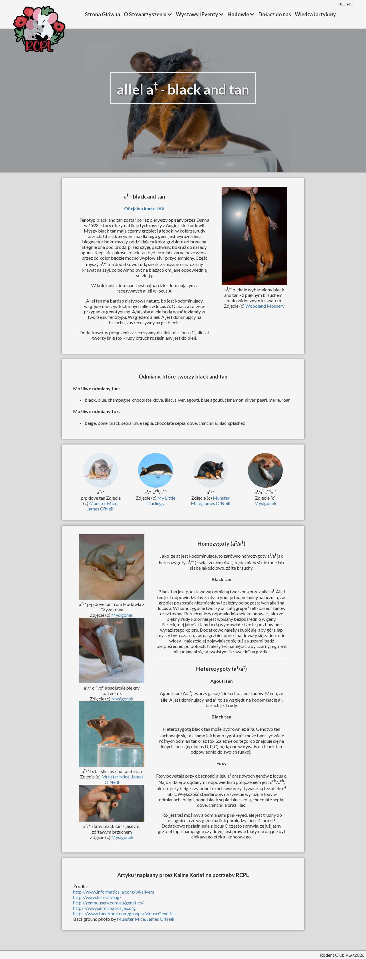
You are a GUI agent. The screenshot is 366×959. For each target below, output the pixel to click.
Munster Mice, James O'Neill (102, 505)
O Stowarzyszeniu (145, 14)
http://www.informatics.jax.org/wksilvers (113, 891)
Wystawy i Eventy (197, 14)
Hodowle (238, 14)
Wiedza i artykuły (315, 14)
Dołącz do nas (274, 14)
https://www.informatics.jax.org (104, 908)
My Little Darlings (161, 500)
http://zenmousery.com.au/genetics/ (108, 902)
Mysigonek (265, 503)
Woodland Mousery (265, 306)
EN (350, 4)
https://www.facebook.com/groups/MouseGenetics (124, 913)
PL (340, 4)
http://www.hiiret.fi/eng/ (97, 897)
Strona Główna (102, 14)
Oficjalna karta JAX (144, 208)
